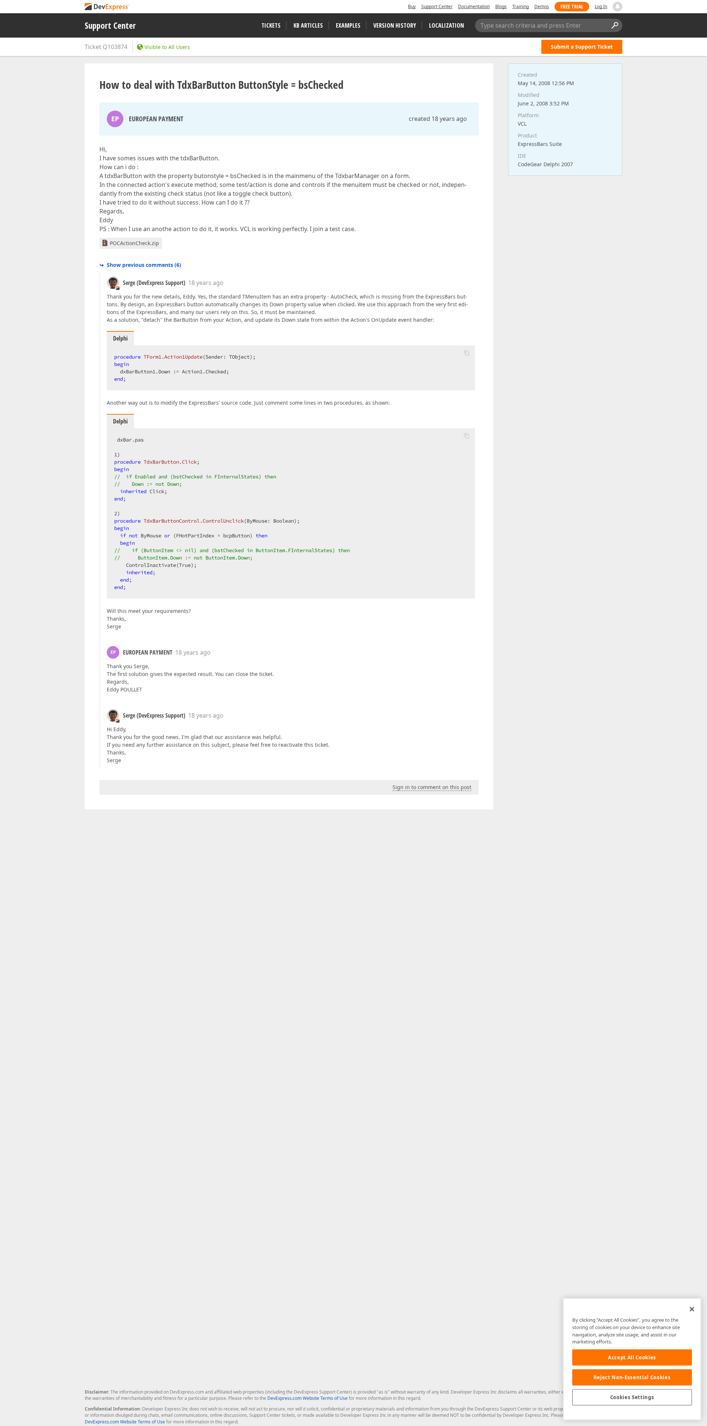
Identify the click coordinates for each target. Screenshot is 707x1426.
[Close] (692, 1309)
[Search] (614, 25)
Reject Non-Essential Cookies (632, 1377)
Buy (412, 6)
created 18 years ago (438, 119)
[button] (466, 352)
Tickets (271, 25)
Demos (541, 6)
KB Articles (308, 25)
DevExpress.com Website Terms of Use (307, 1398)
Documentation (474, 6)
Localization (446, 25)
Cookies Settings (632, 1397)
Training (520, 6)
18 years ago (206, 283)
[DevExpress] (107, 7)
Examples (348, 25)
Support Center (437, 6)
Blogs (501, 6)
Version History (394, 25)
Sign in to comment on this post (432, 787)
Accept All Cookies (632, 1357)
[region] (632, 1359)
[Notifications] (617, 6)
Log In (601, 6)
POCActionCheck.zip (134, 243)
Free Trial (571, 6)
